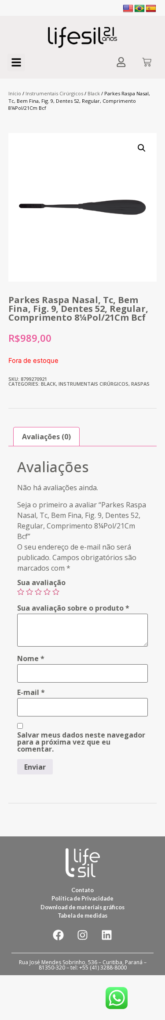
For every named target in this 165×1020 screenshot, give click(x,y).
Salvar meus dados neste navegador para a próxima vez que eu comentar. (81, 741)
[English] (128, 8)
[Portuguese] (139, 8)
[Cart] (147, 63)
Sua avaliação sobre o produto (73, 607)
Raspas (140, 383)
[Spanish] (151, 8)
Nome (30, 658)
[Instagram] (83, 935)
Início (14, 93)
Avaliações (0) (46, 436)
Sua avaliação (41, 582)
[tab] (46, 436)
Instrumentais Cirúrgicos (54, 93)
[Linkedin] (107, 935)
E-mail (31, 692)
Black (94, 93)
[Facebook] (59, 935)
